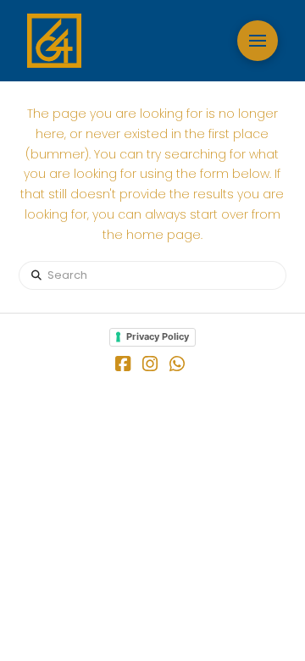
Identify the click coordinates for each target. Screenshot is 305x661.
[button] (257, 40)
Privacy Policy (157, 336)
